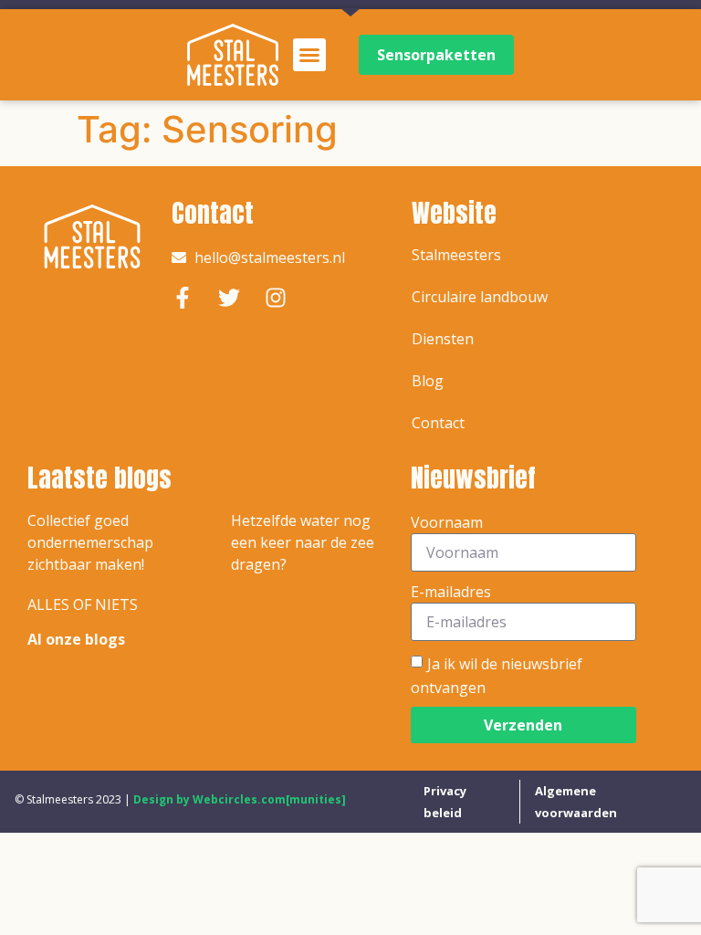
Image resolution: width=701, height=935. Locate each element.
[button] (309, 54)
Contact (438, 423)
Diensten (443, 339)
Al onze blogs (76, 639)
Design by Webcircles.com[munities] (239, 799)
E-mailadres (451, 592)
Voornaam (447, 522)
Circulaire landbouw (480, 297)
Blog (428, 381)
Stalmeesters (456, 255)
